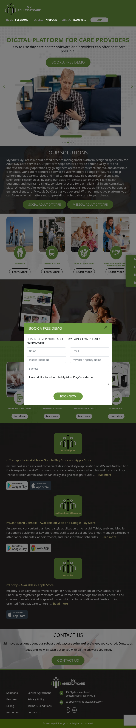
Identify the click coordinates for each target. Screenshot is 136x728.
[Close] (106, 327)
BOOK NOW (68, 396)
